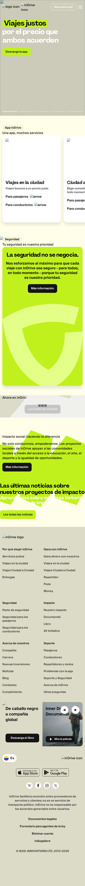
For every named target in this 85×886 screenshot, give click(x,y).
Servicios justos (13, 556)
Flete (47, 584)
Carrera (7, 657)
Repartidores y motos (58, 664)
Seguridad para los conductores (15, 629)
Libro (47, 624)
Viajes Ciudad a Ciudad (18, 570)
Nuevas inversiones (16, 664)
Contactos (9, 685)
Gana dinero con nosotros (61, 556)
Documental (52, 617)
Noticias (8, 671)
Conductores (53, 657)
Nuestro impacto (55, 610)
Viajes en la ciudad (15, 563)
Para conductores (19, 205)
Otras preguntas (55, 692)
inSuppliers (42, 841)
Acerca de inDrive (56, 685)
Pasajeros (50, 650)
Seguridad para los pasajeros (15, 619)
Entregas (8, 577)
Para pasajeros (17, 196)
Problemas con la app (58, 671)
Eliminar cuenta (42, 834)
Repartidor (51, 577)
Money (48, 591)
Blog (5, 678)
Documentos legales (42, 819)
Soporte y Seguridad (58, 678)
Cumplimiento (12, 692)
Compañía (9, 650)
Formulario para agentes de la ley (42, 826)
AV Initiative (52, 631)
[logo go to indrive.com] (16, 7)
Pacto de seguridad (15, 610)
